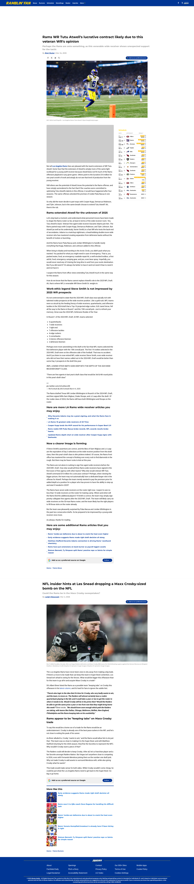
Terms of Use (120, 869)
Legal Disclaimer (53, 873)
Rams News (57, 568)
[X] (182, 3)
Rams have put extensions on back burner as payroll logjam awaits (77, 547)
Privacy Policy (101, 869)
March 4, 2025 (75, 389)
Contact (99, 865)
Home (49, 568)
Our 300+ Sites (121, 865)
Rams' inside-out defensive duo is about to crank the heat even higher (78, 534)
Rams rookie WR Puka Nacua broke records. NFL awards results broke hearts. (78, 430)
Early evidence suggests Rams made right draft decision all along (76, 537)
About (49, 865)
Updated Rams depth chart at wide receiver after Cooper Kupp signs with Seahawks (80, 436)
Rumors (42, 3)
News (35, 3)
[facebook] (178, 3)
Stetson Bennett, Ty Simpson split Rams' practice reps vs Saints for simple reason (80, 551)
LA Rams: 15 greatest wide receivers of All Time (68, 422)
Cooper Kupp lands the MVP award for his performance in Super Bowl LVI (79, 425)
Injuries (75, 3)
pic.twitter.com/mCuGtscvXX (58, 386)
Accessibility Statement (77, 873)
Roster (68, 3)
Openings (72, 865)
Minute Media (35, 878)
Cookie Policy (142, 869)
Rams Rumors (58, 851)
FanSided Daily (53, 869)
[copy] (59, 57)
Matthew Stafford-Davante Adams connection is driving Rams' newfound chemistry (79, 542)
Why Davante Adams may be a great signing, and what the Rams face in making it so (79, 417)
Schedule (50, 3)
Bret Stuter (50, 53)
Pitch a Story (73, 869)
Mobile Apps (142, 865)
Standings (60, 3)
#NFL (49, 366)
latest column (65, 688)
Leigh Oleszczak (52, 597)
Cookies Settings (121, 873)
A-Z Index (99, 873)
